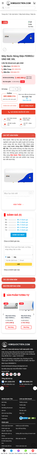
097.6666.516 (10, 382)
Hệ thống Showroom (7, 407)
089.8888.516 (15, 66)
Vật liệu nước (22, 410)
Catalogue (4, 418)
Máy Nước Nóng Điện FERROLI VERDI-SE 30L (10, 317)
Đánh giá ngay (18, 235)
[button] (2, 388)
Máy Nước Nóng (24, 14)
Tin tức (3, 405)
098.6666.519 (15, 72)
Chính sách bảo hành (7, 425)
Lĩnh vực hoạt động (7, 413)
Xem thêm (17, 204)
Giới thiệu (4, 402)
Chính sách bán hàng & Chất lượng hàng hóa (7, 441)
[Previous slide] (3, 314)
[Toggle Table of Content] (29, 193)
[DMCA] (32, 418)
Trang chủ (5, 14)
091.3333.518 (16, 69)
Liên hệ (3, 410)
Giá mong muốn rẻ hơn (20, 112)
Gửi (18, 264)
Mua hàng (11, 327)
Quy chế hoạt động (21, 428)
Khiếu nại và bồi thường (22, 425)
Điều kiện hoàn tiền (21, 438)
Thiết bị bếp (22, 405)
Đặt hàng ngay (27, 106)
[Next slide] (33, 314)
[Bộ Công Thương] (23, 418)
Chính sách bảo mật (21, 446)
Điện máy (21, 413)
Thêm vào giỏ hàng (9, 106)
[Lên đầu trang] (33, 445)
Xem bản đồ (27, 100)
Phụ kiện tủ (22, 407)
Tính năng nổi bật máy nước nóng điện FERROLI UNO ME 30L (18, 202)
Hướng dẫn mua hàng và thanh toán (25, 433)
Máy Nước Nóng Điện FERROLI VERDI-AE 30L (26, 317)
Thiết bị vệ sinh (23, 402)
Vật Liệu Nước (13, 14)
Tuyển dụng (5, 416)
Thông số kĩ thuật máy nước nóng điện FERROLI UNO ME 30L (18, 197)
